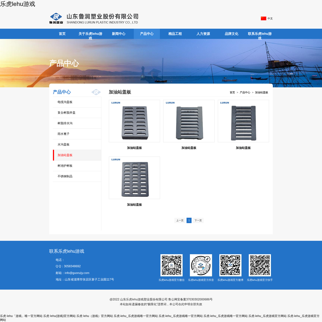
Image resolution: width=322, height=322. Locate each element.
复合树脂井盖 (66, 112)
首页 (62, 34)
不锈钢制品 (65, 176)
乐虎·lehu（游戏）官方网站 (94, 316)
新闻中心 (118, 34)
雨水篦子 (64, 133)
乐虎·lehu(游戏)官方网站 (59, 316)
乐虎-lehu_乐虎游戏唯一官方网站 (136, 316)
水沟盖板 (64, 144)
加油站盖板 (65, 155)
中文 (270, 18)
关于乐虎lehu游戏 (90, 35)
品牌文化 (231, 34)
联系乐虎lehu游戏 (260, 35)
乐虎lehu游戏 (17, 4)
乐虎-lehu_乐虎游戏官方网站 (267, 316)
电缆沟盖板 (65, 102)
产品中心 (147, 34)
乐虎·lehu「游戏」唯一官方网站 (21, 316)
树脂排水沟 (65, 123)
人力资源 (203, 34)
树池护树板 (65, 165)
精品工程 (175, 34)
